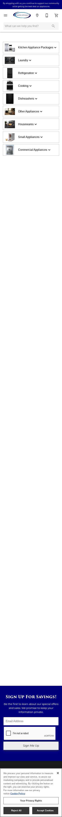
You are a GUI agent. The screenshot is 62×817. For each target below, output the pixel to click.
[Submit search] (53, 26)
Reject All (16, 810)
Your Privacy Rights (31, 800)
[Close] (58, 773)
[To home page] (22, 15)
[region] (31, 792)
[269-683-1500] (47, 15)
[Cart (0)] (56, 15)
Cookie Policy (17, 793)
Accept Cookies (45, 810)
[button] (5, 15)
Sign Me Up (31, 745)
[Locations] (37, 15)
